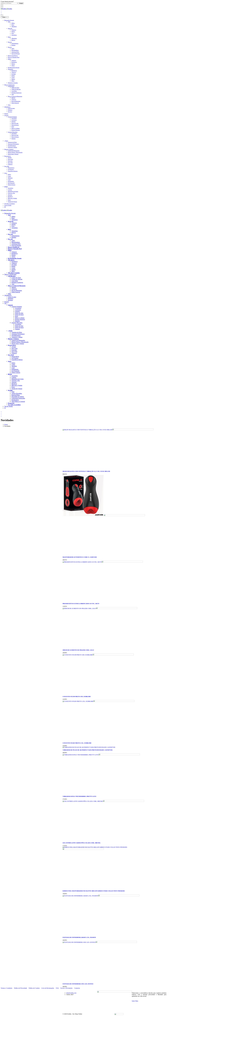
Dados (9, 174)
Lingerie (6, 115)
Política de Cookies (34, 988)
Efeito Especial (15, 103)
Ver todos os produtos (9, 203)
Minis (12, 81)
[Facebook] (113, 1012)
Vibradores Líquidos (13, 82)
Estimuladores (14, 43)
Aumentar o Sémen (12, 147)
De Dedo (13, 74)
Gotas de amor (11, 108)
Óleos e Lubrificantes (9, 84)
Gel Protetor (11, 169)
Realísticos (14, 62)
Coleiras (10, 189)
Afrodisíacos (7, 107)
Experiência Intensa (12, 171)
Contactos (77, 988)
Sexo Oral (10, 162)
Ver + (5, 303)
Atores (13, 65)
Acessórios (14, 35)
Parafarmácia (15, 400)
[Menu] (2, 7)
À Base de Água (15, 87)
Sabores (13, 97)
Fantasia (13, 121)
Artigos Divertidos (16, 393)
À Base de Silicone (16, 89)
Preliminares (11, 181)
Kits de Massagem (15, 101)
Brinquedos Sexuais (9, 20)
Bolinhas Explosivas (16, 92)
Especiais (10, 161)
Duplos (13, 31)
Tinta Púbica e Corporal (18, 401)
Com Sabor (14, 91)
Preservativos (7, 156)
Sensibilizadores (12, 145)
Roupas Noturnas (15, 130)
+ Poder (6, 140)
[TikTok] (115, 1012)
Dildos (13, 23)
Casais (13, 77)
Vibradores (14, 26)
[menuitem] (5, 207)
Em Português (11, 183)
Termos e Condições (7, 988)
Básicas (13, 40)
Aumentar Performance (13, 144)
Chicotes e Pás (11, 193)
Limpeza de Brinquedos (13, 150)
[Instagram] (114, 1012)
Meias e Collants (15, 128)
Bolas (9, 37)
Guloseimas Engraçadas (18, 398)
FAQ (57, 988)
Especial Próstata (15, 53)
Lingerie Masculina (12, 132)
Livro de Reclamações (47, 988)
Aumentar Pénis (15, 52)
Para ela (10, 42)
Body (12, 126)
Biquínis (17, 321)
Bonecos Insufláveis (13, 55)
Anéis (12, 48)
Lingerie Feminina (12, 116)
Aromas (10, 157)
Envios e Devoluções (66, 988)
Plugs (12, 24)
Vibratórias (14, 38)
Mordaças (10, 196)
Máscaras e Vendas (12, 198)
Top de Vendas (7, 205)
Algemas (10, 195)
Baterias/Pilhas (15, 395)
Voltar (3, 17)
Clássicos (13, 30)
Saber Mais (135, 1001)
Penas (9, 200)
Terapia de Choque (12, 201)
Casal (9, 179)
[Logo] (6, 8)
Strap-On (10, 28)
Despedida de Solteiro (17, 396)
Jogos (5, 173)
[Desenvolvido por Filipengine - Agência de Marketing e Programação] (118, 1014)
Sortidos (10, 390)
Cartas (9, 176)
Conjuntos (14, 120)
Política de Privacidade (20, 988)
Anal (9, 21)
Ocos (12, 33)
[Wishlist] (1, 414)
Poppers (6, 113)
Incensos (10, 111)
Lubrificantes (11, 86)
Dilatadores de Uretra (13, 191)
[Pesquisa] (1, 10)
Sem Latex (10, 159)
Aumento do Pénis (12, 142)
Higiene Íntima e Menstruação (15, 152)
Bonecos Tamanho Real (13, 57)
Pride (12, 392)
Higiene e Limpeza (8, 149)
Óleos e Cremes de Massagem (15, 96)
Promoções (11, 403)
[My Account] (1, 12)
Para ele (10, 47)
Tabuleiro (10, 178)
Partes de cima (14, 123)
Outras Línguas (11, 184)
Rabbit (13, 75)
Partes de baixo (15, 125)
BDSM (6, 186)
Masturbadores (15, 50)
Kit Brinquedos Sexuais (13, 67)
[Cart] (1, 13)
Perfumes (10, 110)
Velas (9, 105)
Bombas (13, 45)
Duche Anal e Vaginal (13, 154)
